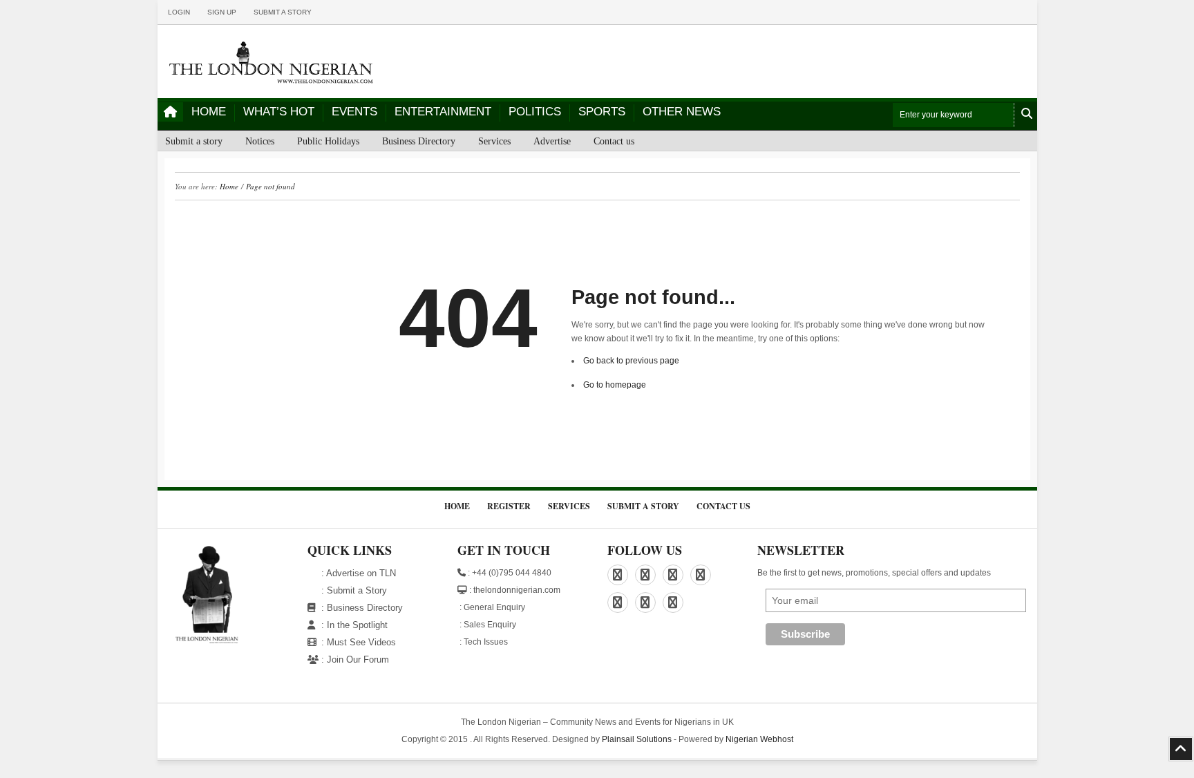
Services (494, 141)
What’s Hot (278, 111)
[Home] (170, 112)
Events (354, 111)
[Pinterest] (673, 574)
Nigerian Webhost (759, 739)
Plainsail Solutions (637, 739)
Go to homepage (614, 385)
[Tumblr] (645, 602)
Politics (535, 111)
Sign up (221, 12)
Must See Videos (361, 642)
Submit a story (283, 12)
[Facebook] (617, 574)
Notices (259, 141)
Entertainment (443, 111)
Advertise (552, 141)
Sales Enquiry (490, 624)
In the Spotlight (357, 625)
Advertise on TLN (361, 573)
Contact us (614, 141)
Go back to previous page (631, 361)
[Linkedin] (645, 574)
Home (208, 111)
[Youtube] (673, 602)
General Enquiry (494, 607)
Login (179, 12)
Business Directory (418, 141)
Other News (682, 111)
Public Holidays (328, 141)
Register (509, 506)
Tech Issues (486, 642)
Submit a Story (357, 590)
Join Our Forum (358, 659)
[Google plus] (700, 574)
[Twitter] (617, 602)
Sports (601, 111)
